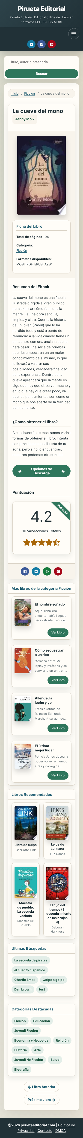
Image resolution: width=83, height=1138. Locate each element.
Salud (54, 1060)
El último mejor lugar (44, 748)
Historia (20, 1050)
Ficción (29, 93)
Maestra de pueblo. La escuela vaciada (25, 909)
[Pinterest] (51, 44)
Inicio (14, 93)
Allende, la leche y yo (43, 700)
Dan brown (23, 989)
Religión (62, 1040)
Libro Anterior (43, 1087)
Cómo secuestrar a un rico (49, 652)
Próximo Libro (39, 1099)
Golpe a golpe (53, 980)
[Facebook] (41, 44)
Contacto (45, 1130)
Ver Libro (58, 632)
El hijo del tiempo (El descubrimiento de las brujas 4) (58, 913)
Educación (41, 1021)
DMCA (60, 1130)
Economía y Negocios (31, 1040)
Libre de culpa (26, 845)
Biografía (21, 1069)
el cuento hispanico (29, 970)
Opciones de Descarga (41, 471)
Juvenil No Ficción (28, 1060)
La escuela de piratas (30, 960)
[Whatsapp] (47, 571)
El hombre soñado (50, 604)
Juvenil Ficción (26, 1030)
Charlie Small (24, 980)
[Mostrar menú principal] (73, 33)
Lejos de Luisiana (57, 846)
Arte (37, 1050)
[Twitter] (31, 44)
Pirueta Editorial (41, 9)
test (42, 989)
